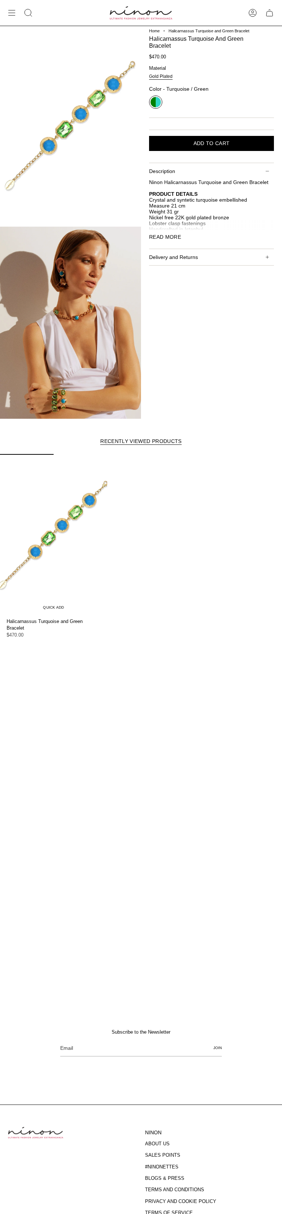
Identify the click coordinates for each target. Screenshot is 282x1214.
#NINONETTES (161, 1167)
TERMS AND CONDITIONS (174, 1189)
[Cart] (269, 12)
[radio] (161, 77)
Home (154, 31)
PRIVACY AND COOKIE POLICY (180, 1201)
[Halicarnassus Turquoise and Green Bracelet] (53, 534)
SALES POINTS (162, 1155)
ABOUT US (157, 1143)
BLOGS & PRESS (164, 1178)
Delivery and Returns (173, 257)
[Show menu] (11, 12)
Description (162, 171)
